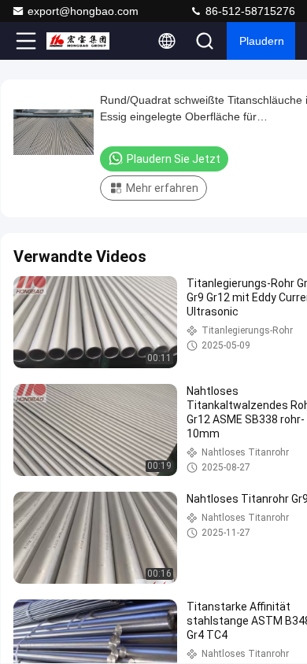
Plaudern (261, 41)
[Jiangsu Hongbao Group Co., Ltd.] (77, 41)
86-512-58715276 (248, 11)
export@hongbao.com (83, 11)
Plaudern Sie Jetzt (173, 159)
